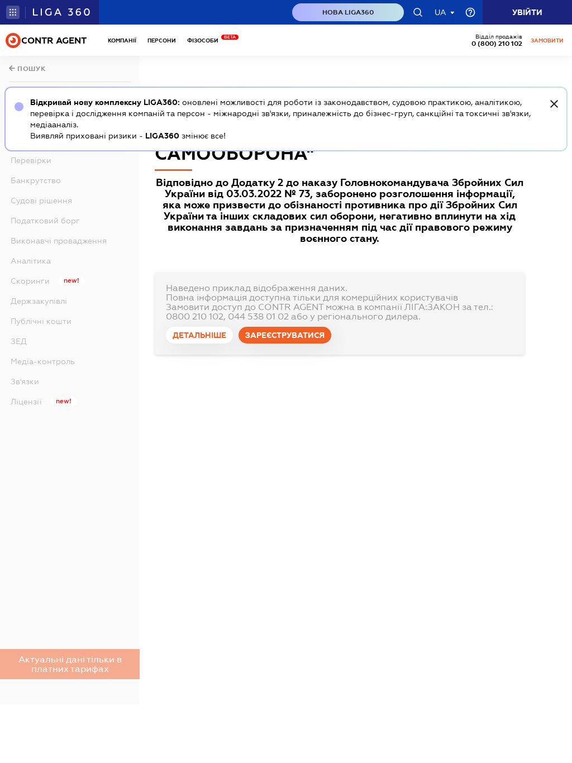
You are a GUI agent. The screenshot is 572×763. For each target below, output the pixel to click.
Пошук (31, 69)
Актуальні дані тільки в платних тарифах (70, 664)
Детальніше (199, 335)
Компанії (122, 40)
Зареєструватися (285, 335)
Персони (161, 40)
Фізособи (205, 40)
